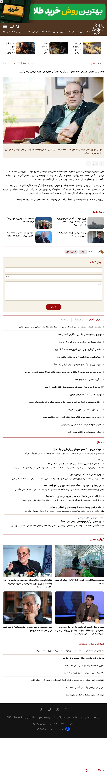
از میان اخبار (98, 212)
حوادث (71, 31)
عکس (27, 31)
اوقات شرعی (30, 717)
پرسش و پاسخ (44, 717)
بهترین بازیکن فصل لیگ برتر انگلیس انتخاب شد (80, 334)
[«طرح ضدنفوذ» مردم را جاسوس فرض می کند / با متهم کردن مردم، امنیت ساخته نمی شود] (27, 607)
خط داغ (100, 442)
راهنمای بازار (12, 31)
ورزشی (79, 31)
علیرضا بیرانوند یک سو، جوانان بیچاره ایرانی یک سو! (78, 364)
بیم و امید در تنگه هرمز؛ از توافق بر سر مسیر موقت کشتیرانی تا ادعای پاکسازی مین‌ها (71, 221)
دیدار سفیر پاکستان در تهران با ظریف (85, 410)
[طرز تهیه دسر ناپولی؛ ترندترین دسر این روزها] (92, 48)
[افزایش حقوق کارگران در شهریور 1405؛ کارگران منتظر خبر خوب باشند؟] (79, 561)
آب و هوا (18, 717)
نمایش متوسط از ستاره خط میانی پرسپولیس (81, 425)
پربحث (65, 319)
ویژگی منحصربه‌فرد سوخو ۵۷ (89, 380)
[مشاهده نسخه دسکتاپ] (12, 27)
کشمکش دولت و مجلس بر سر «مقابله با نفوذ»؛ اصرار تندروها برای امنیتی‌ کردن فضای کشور (60, 327)
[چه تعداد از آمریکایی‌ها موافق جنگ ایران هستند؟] (43, 223)
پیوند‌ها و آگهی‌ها (62, 717)
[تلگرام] (41, 709)
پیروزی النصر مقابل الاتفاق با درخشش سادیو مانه (79, 357)
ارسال (53, 307)
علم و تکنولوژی (38, 31)
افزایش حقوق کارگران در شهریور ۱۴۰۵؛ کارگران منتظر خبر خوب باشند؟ (79, 582)
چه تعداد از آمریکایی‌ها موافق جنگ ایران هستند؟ (20, 220)
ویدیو (21, 31)
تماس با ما (85, 717)
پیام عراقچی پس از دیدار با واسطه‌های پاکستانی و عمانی (75, 507)
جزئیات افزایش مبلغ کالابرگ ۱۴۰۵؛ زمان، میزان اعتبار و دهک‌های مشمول (43, 48)
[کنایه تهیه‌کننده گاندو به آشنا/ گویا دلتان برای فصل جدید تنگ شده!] (43, 237)
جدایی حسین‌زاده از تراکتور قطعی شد (85, 432)
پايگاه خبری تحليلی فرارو (48, 723)
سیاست (87, 31)
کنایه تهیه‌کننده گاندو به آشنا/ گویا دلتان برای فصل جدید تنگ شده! (20, 234)
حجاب (83, 252)
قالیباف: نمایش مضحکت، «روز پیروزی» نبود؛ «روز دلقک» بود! (73, 496)
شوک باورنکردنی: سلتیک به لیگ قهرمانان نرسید (80, 342)
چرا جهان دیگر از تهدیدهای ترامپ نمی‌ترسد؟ (81, 522)
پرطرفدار (78, 319)
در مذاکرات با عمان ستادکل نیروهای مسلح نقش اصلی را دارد (72, 387)
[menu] (5, 26)
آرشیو (75, 717)
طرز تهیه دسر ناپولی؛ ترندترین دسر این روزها (77, 48)
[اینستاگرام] (49, 709)
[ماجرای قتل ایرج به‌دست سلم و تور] (25, 48)
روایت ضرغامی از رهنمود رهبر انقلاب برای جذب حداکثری (71, 234)
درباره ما (96, 717)
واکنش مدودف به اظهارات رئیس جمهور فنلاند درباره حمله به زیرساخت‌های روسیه (65, 402)
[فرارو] (98, 29)
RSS (9, 717)
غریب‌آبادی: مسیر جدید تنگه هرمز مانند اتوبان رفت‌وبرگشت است (72, 417)
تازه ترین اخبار (96, 319)
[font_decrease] (88, 163)
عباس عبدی (71, 252)
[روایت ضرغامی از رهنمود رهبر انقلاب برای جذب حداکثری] (95, 237)
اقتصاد (48, 31)
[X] (57, 709)
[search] (17, 26)
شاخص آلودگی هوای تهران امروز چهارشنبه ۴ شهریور (78, 349)
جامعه (2, 31)
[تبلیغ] (53, 11)
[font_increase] (101, 163)
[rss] (66, 709)
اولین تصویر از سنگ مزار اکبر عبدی (86, 395)
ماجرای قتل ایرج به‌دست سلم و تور (10, 48)
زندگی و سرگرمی (60, 31)
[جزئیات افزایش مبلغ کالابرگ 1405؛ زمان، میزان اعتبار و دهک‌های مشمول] (58, 48)
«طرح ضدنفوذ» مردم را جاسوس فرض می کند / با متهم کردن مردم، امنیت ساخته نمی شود (27, 629)
